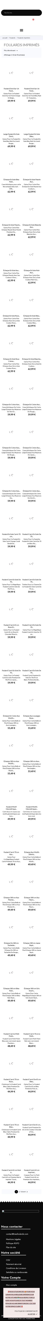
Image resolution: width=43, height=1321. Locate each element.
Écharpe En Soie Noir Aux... (32, 271)
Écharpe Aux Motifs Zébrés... (31, 853)
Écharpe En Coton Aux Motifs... (11, 717)
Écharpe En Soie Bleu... (31, 316)
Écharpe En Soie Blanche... (31, 359)
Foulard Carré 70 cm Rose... (11, 1080)
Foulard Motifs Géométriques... (32, 808)
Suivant (24, 1192)
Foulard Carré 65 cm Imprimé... (31, 1171)
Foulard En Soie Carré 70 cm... (11, 535)
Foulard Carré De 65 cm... (31, 1125)
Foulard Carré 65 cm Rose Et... (11, 626)
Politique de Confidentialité (26, 1311)
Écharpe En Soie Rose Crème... (11, 360)
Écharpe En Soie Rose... (11, 316)
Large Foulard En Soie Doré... (11, 135)
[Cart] (32, 21)
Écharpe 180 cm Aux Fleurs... (31, 898)
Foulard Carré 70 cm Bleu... (11, 1126)
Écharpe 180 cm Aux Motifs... (11, 762)
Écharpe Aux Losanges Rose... (31, 717)
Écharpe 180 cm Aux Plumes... (11, 898)
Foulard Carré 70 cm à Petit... (31, 1035)
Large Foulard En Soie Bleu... (32, 135)
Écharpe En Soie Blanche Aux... (32, 226)
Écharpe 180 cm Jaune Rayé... (31, 944)
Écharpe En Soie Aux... (11, 270)
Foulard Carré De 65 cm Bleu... (32, 1080)
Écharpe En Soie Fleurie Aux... (31, 180)
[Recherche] (38, 13)
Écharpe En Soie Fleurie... (11, 225)
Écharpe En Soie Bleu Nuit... (11, 180)
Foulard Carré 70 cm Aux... (11, 853)
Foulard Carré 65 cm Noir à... (11, 1171)
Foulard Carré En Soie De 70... (31, 535)
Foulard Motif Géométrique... (11, 808)
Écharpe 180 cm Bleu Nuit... (11, 989)
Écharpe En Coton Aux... (11, 404)
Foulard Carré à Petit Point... (11, 1035)
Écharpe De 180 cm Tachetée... (11, 944)
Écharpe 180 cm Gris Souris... (32, 989)
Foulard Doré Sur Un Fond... (11, 89)
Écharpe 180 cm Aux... (31, 761)
